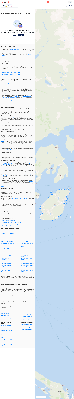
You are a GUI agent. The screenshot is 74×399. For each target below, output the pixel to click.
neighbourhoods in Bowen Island (7, 233)
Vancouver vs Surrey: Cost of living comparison (11, 224)
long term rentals (13, 100)
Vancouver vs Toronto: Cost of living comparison (11, 222)
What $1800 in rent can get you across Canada (11, 72)
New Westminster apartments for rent (7, 243)
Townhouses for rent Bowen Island (7, 315)
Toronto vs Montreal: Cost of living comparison (11, 225)
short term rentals (21, 100)
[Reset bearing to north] (72, 397)
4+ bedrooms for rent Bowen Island (27, 319)
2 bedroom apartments (26, 96)
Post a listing (64, 1)
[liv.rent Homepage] (4, 2)
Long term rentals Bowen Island (26, 324)
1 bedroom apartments (17, 96)
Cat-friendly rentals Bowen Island (6, 332)
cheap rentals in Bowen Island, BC (15, 189)
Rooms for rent (10, 149)
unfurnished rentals (5, 100)
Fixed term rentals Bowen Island (26, 329)
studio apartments (13, 97)
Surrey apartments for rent (5, 239)
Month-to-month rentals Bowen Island (27, 327)
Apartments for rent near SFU (26, 253)
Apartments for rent (26, 109)
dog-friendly (28, 163)
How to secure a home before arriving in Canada (11, 74)
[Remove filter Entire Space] (11, 7)
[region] (54, 204)
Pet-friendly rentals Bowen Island (6, 328)
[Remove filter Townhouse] (5, 7)
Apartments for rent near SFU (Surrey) (27, 263)
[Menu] (70, 2)
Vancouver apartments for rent (6, 238)
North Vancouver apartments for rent (7, 241)
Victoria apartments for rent (5, 248)
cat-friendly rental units (5, 164)
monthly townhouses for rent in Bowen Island (20, 198)
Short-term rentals (29, 181)
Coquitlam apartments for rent (26, 241)
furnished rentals (27, 98)
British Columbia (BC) (14, 49)
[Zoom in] (72, 394)
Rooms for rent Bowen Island (6, 318)
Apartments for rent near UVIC (6, 263)
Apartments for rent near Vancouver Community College (7, 259)
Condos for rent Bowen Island (6, 313)
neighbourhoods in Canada (9, 93)
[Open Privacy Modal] (8, 2)
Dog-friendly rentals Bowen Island (6, 330)
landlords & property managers (15, 64)
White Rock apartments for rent (26, 246)
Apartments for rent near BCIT (6, 255)
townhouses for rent (8, 128)
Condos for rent (4, 141)
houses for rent (11, 117)
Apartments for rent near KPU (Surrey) (27, 267)
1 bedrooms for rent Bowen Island (26, 314)
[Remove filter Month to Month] (17, 7)
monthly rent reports (7, 83)
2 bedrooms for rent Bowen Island (26, 316)
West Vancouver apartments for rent (27, 243)
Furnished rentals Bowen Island (6, 325)
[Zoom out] (72, 396)
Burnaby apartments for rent (26, 238)
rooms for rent (20, 191)
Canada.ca (3, 278)
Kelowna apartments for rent (5, 246)
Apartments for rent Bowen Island (6, 311)
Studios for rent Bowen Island (26, 312)
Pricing (58, 1)
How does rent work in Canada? (8, 70)
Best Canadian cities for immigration (9, 220)
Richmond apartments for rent (26, 239)
